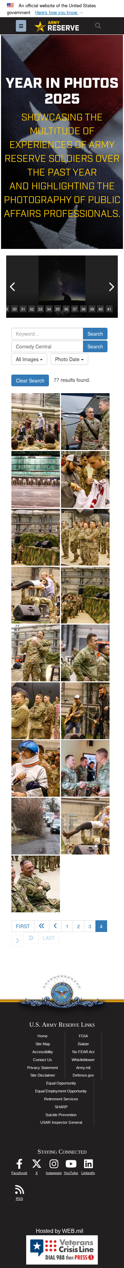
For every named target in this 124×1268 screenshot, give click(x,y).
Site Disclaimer (42, 1075)
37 (75, 309)
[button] (60, 12)
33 (40, 309)
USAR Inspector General (61, 1122)
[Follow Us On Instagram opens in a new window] (53, 1166)
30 (14, 309)
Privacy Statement (42, 1068)
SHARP (61, 1107)
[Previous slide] (13, 286)
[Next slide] (111, 286)
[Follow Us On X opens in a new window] (36, 1166)
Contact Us (42, 1060)
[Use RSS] (19, 1191)
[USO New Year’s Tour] (35, 421)
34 (49, 309)
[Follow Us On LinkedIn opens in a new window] (88, 1166)
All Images (28, 359)
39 (92, 309)
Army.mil (83, 1068)
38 (83, 309)
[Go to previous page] (55, 926)
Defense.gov (83, 1075)
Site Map (42, 1044)
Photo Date (68, 359)
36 (66, 309)
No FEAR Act (83, 1052)
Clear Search (30, 380)
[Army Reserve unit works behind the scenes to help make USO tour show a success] (35, 537)
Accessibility (42, 1052)
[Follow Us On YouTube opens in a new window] (71, 1166)
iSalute (83, 1044)
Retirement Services (61, 1099)
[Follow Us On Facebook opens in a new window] (19, 1166)
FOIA (83, 1036)
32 (32, 309)
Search (95, 333)
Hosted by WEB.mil (59, 1231)
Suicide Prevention (60, 1115)
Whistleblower (83, 1060)
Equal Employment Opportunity (61, 1091)
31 (23, 309)
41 (109, 309)
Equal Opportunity (61, 1083)
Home (43, 1036)
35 (57, 309)
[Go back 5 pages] (41, 926)
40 (101, 309)
